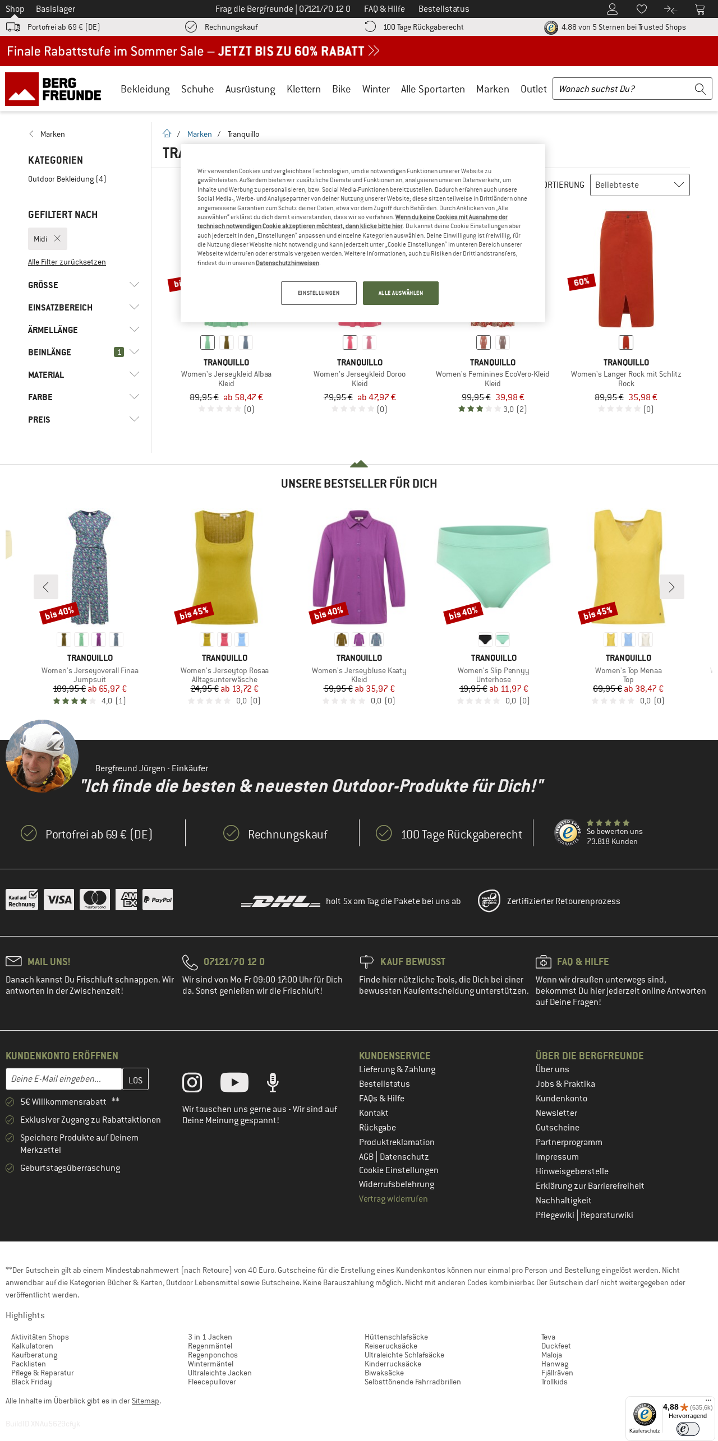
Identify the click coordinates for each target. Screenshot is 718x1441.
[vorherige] (46, 586)
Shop (15, 9)
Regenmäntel (210, 1346)
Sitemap (145, 1401)
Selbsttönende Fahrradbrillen (413, 1382)
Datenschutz (404, 1156)
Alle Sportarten (433, 88)
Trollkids (554, 1382)
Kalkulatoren (32, 1346)
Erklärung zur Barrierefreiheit (590, 1186)
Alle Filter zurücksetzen (67, 262)
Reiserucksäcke (391, 1346)
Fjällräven (557, 1373)
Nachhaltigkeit (564, 1200)
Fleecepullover (212, 1382)
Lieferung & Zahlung (397, 1069)
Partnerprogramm (569, 1142)
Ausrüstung (250, 88)
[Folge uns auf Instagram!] (200, 1085)
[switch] (687, 1429)
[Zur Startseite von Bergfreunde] (57, 88)
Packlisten (28, 1364)
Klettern (304, 88)
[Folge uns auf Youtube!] (242, 1085)
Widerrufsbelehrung (396, 1184)
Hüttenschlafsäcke (396, 1337)
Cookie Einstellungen (399, 1170)
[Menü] (708, 1403)
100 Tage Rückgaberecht (423, 27)
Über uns (552, 1069)
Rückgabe (377, 1127)
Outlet (534, 88)
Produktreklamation (397, 1142)
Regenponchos (213, 1355)
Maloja (551, 1355)
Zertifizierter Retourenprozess (563, 901)
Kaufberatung (34, 1355)
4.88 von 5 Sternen (623, 27)
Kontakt (374, 1113)
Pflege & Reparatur (42, 1373)
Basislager (55, 9)
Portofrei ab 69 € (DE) (63, 27)
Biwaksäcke (384, 1373)
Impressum (557, 1156)
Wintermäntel (210, 1364)
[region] (363, 233)
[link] (84, 134)
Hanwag (554, 1364)
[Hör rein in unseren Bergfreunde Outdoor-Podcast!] (281, 1085)
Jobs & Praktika (565, 1084)
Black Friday (31, 1382)
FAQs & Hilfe (381, 1098)
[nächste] (672, 586)
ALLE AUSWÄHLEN (401, 292)
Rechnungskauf (231, 27)
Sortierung (561, 185)
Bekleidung (145, 88)
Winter (376, 88)
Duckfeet (556, 1346)
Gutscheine (557, 1127)
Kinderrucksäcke (393, 1364)
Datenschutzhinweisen (287, 263)
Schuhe (197, 88)
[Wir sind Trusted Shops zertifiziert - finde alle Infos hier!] (568, 833)
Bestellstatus (384, 1084)
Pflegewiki (556, 1215)
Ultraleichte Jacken (220, 1373)
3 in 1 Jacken (210, 1337)
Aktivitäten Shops (40, 1337)
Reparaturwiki (607, 1215)
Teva (548, 1337)
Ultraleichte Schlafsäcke (404, 1355)
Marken (492, 88)
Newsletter (556, 1113)
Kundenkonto (561, 1098)
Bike (341, 88)
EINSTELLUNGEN (318, 292)
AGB (367, 1156)
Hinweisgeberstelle (572, 1171)
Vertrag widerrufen (393, 1198)
